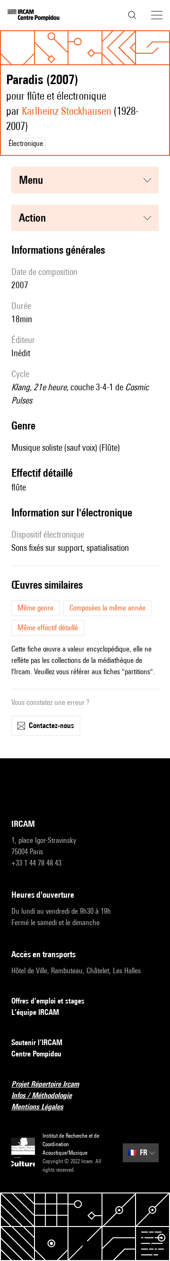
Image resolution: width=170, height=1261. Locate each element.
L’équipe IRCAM (35, 1012)
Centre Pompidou (36, 1053)
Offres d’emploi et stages (48, 1000)
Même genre (35, 607)
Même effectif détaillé (47, 627)
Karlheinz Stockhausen (66, 110)
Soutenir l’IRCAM (36, 1042)
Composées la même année (107, 607)
